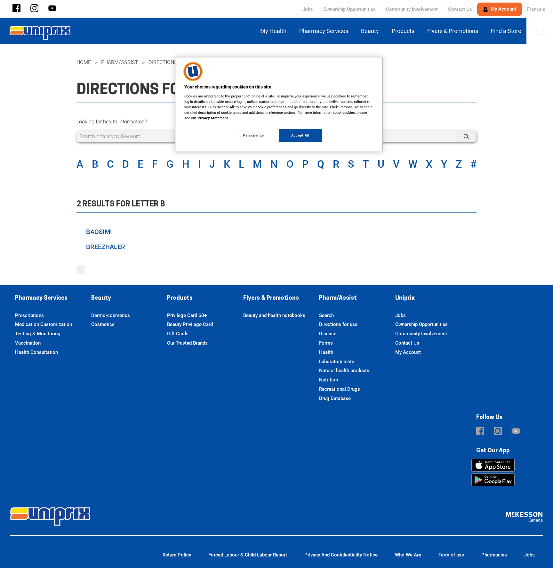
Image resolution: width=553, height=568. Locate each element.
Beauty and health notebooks (274, 315)
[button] (16, 9)
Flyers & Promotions (271, 298)
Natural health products (344, 370)
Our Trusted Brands (187, 343)
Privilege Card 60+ (187, 315)
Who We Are (408, 555)
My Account (502, 9)
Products (180, 298)
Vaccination (28, 343)
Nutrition (328, 380)
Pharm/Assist (119, 62)
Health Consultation (36, 352)
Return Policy (177, 555)
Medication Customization (43, 324)
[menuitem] (274, 31)
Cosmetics (103, 324)
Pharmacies (494, 555)
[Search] (466, 136)
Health (326, 352)
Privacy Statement (213, 118)
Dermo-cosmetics (110, 315)
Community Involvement (412, 9)
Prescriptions (29, 315)
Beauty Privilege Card (190, 324)
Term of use (451, 555)
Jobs (307, 9)
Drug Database (335, 398)
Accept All (300, 135)
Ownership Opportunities (349, 9)
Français (536, 9)
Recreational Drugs (339, 389)
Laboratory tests (336, 361)
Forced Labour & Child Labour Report (247, 555)
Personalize (253, 135)
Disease (327, 334)
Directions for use (338, 324)
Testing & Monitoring (37, 334)
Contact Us (460, 9)
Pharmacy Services (41, 298)
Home (83, 62)
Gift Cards (177, 334)
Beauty (101, 298)
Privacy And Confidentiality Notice (341, 555)
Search (326, 315)
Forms (326, 343)
